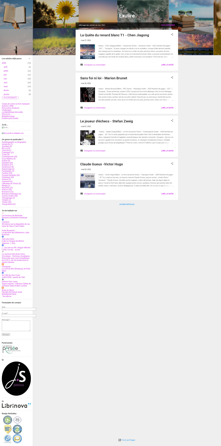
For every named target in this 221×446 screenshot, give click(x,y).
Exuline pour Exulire (10, 118)
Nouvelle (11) (7, 188)
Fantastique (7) (8, 171)
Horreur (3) (6, 179)
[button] (172, 35)
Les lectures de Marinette (12, 216)
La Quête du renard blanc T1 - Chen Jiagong (114, 35)
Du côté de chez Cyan (11, 275)
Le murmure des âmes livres (13, 254)
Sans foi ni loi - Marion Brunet (103, 78)
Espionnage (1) (8, 169)
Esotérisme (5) (8, 167)
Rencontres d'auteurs (10, 108)
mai (5, 79)
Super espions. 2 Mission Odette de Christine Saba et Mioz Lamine (16, 285)
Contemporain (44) (9, 157)
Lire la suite (167, 65)
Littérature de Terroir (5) (11, 183)
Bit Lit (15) (6, 148)
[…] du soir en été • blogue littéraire (16, 248)
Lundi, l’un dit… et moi (11, 250)
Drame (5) (6, 161)
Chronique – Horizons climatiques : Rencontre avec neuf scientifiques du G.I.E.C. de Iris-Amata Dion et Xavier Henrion (16, 259)
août (5, 67)
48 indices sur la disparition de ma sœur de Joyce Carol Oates (16, 225)
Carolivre (5, 222)
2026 (4, 63)
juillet (6, 71)
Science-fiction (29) (10, 196)
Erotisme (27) (7, 165)
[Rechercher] (176, 6)
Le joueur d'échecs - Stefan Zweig (106, 121)
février (6, 90)
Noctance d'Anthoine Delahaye (14, 218)
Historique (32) (8, 177)
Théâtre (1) (6, 200)
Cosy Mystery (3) (9, 159)
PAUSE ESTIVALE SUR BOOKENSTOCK (12, 293)
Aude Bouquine (8, 230)
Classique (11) (8, 152)
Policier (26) (7, 190)
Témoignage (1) (8, 198)
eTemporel (6, 267)
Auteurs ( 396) (7, 106)
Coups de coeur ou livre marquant (15, 104)
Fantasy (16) (7, 173)
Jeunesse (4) (7, 181)
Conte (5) (5, 154)
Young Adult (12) (8, 204)
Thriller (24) (6, 202)
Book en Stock (8, 290)
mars (6, 86)
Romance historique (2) (11, 194)
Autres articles (126, 204)
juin (5, 75)
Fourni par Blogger (128, 440)
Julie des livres (8, 239)
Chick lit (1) (6, 150)
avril (5, 83)
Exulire (127, 16)
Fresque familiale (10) (11, 175)
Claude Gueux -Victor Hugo (101, 164)
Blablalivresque (8, 116)
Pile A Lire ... (7, 114)
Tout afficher (168, 25)
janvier (6, 94)
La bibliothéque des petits (12, 112)
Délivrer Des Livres (9, 282)
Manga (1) (6, 186)
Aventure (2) (7, 146)
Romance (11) (7, 192)
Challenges (6, 110)
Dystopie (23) (7, 163)
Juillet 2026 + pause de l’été (13, 277)
